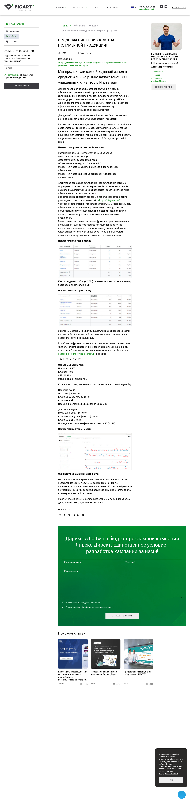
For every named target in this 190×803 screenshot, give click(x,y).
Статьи (13, 41)
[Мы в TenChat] (166, 7)
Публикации (16, 24)
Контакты (112, 7)
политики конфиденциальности (168, 772)
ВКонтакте (158, 71)
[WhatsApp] (78, 514)
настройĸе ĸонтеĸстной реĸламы (76, 353)
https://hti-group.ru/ (109, 200)
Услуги (60, 7)
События (14, 31)
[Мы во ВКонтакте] (161, 7)
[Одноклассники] (64, 514)
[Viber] (73, 514)
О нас (96, 7)
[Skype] (83, 514)
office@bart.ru (159, 81)
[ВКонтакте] (59, 514)
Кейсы (12, 36)
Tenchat (156, 75)
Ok (171, 780)
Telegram (157, 78)
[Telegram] (69, 514)
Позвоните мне (163, 87)
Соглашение (13, 75)
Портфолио (78, 7)
